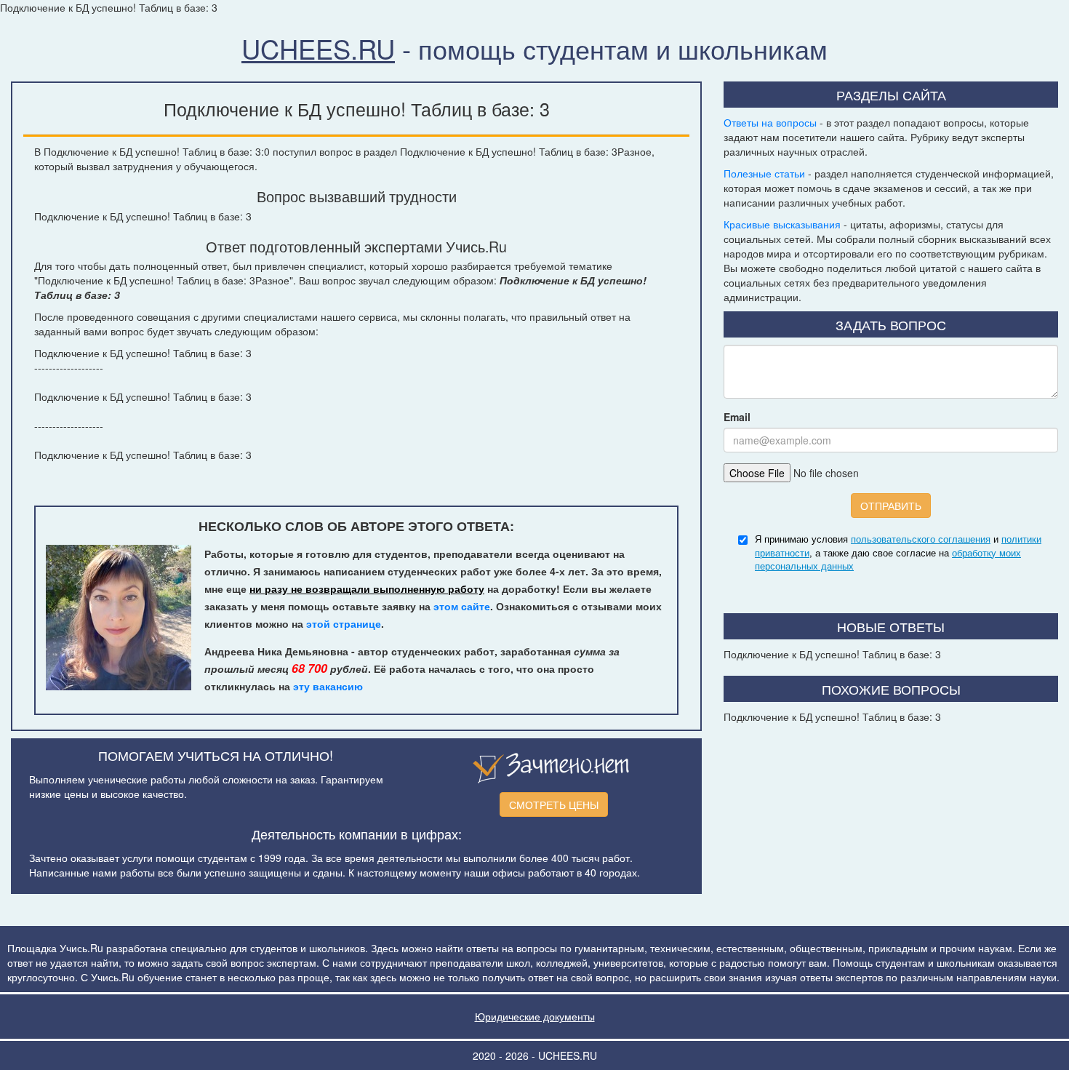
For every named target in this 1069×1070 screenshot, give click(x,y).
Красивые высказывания (782, 224)
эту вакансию (328, 686)
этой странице (343, 623)
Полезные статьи (764, 173)
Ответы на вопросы (770, 122)
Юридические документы (535, 1016)
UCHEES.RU (318, 48)
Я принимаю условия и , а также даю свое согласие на (898, 552)
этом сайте (461, 606)
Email (737, 417)
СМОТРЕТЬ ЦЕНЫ (553, 804)
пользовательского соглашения (920, 539)
